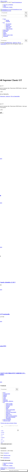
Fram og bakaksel (7, 419)
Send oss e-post (7, 455)
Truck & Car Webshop (8, 463)
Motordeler (8, 418)
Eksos (4, 398)
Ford (1, 435)
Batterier (5, 395)
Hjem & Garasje (6, 420)
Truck (4, 397)
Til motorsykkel (6, 393)
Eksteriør (8, 406)
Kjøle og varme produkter (11, 415)
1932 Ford (8, 411)
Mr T (4, 392)
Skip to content (4, 1)
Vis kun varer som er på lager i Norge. (9, 423)
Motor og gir (8, 414)
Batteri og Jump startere (11, 412)
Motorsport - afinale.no (5, 96)
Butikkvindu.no (4, 467)
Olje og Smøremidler (15, 96)
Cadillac (2, 430)
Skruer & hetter (9, 404)
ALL (2, 426)
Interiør (7, 407)
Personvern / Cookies (7, 465)
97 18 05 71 (6, 453)
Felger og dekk (9, 403)
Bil (4, 402)
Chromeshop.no (11, 467)
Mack (2, 442)
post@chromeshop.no (17, 2)
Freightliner (3, 437)
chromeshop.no (6, 457)
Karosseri (8, 413)
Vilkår (4, 464)
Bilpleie (5, 396)
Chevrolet (2, 434)
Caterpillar (2, 432)
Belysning (5, 399)
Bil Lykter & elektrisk (10, 417)
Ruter (7, 408)
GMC (2, 439)
